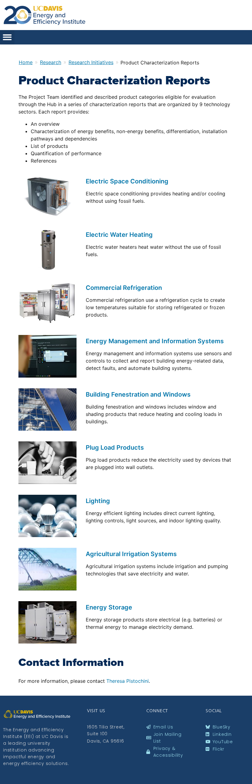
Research (50, 62)
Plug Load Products (115, 447)
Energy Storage (109, 607)
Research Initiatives (91, 62)
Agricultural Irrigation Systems (131, 554)
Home (26, 62)
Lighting (98, 501)
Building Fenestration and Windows (138, 394)
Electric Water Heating (119, 234)
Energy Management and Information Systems (155, 341)
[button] (7, 37)
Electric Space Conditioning (127, 181)
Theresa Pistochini (127, 681)
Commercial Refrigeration (124, 287)
